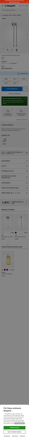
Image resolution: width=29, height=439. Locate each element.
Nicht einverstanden (14, 432)
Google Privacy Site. (20, 423)
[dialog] (14, 422)
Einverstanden (14, 427)
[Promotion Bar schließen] (27, 1)
